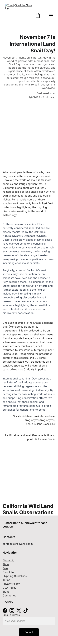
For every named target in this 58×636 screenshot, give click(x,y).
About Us (8, 560)
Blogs (6, 591)
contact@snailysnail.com (18, 543)
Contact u (9, 595)
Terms (6, 580)
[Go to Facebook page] (5, 610)
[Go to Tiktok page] (25, 610)
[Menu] (51, 15)
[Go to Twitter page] (18, 610)
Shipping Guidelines (15, 576)
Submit (29, 632)
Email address (11, 615)
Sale (5, 568)
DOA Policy (9, 587)
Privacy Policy (11, 583)
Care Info (8, 572)
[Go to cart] (37, 15)
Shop (6, 564)
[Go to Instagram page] (12, 610)
